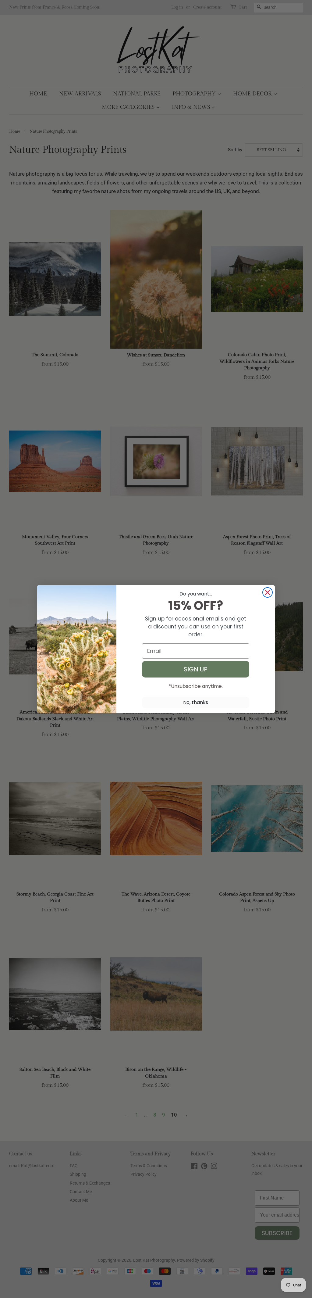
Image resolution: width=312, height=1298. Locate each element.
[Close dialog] (267, 592)
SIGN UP (195, 669)
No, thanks (195, 702)
